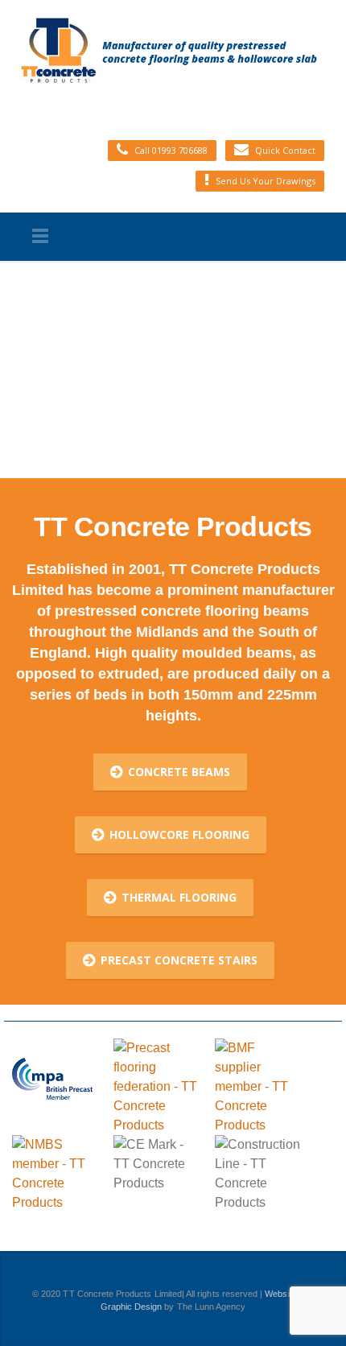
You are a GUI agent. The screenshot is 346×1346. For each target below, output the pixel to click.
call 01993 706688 (171, 150)
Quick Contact (285, 150)
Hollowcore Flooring (179, 834)
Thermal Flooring (179, 897)
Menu (40, 237)
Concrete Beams (179, 771)
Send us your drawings (265, 181)
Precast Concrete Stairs (179, 960)
